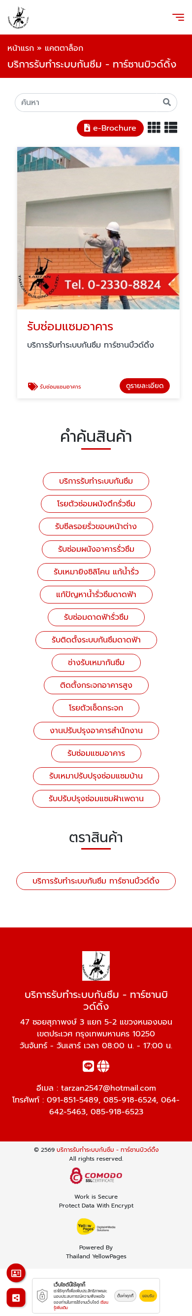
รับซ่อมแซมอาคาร (96, 753)
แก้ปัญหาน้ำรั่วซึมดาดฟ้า (96, 595)
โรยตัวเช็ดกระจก (96, 708)
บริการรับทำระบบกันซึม (96, 481)
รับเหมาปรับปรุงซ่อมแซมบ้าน (96, 776)
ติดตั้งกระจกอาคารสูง (96, 685)
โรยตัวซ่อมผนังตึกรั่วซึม (96, 504)
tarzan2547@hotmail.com (108, 1088)
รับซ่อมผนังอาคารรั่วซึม (96, 549)
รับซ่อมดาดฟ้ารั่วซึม (96, 617)
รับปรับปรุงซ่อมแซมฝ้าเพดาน (96, 799)
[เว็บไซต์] (103, 1068)
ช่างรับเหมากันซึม (96, 663)
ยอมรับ (148, 1296)
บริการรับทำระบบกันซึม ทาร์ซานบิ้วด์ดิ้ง (96, 881)
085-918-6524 (129, 1100)
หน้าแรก (20, 48)
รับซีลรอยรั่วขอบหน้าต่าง (96, 527)
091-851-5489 (72, 1100)
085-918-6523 (117, 1112)
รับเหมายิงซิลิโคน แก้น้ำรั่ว (96, 572)
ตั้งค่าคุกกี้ (125, 1296)
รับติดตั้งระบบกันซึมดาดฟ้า (96, 640)
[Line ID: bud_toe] (88, 1068)
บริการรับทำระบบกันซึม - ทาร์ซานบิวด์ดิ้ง (108, 1149)
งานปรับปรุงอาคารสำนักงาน (96, 731)
